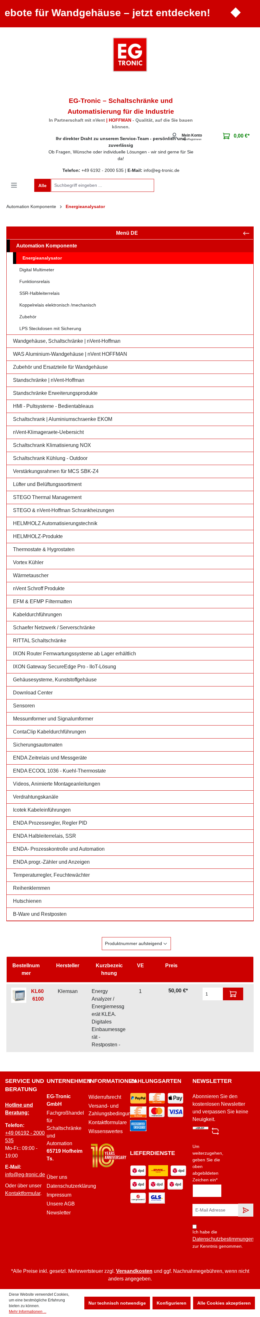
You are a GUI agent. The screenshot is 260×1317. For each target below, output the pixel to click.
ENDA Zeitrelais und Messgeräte (50, 757)
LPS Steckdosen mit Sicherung (50, 328)
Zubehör (27, 316)
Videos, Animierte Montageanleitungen (56, 784)
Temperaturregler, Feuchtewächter (51, 875)
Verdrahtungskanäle (35, 797)
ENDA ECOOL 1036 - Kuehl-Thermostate (59, 770)
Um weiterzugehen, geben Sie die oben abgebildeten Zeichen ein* (207, 1163)
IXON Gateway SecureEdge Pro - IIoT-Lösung (64, 666)
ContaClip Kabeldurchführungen (49, 731)
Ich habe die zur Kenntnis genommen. (219, 1239)
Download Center (33, 692)
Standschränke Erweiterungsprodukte (55, 393)
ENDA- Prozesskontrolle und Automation (59, 849)
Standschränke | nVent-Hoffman (48, 380)
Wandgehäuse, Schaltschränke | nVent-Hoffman (66, 341)
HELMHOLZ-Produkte (38, 536)
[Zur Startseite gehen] (130, 54)
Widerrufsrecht (104, 1097)
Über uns (57, 1177)
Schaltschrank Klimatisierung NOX (52, 445)
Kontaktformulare (107, 1122)
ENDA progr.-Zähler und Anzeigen (51, 862)
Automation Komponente (46, 245)
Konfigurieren (171, 1303)
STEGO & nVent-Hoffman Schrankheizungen (63, 510)
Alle (42, 185)
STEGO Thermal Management (47, 497)
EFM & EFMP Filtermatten (42, 601)
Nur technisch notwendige (117, 1303)
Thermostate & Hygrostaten (44, 549)
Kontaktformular (22, 1193)
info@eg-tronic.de (25, 1174)
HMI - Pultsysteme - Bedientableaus (53, 406)
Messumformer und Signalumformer (53, 718)
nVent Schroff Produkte (39, 588)
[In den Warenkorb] (233, 994)
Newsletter (59, 1212)
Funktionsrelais (34, 281)
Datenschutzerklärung (71, 1186)
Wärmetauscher (31, 575)
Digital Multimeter (36, 269)
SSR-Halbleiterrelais (39, 293)
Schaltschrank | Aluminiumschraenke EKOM (62, 419)
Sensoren (24, 705)
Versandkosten (134, 1271)
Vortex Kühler (28, 562)
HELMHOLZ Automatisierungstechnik (55, 523)
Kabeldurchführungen (37, 614)
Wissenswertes (105, 1131)
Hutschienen (27, 901)
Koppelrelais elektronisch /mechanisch (57, 304)
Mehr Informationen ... (27, 1311)
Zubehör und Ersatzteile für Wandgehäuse (60, 367)
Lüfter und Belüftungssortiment (47, 484)
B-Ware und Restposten (40, 914)
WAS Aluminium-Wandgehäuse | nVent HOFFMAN (70, 354)
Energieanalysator (42, 257)
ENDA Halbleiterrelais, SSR (44, 836)
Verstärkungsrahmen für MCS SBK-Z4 (56, 471)
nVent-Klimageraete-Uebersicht (48, 432)
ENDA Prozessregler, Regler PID (50, 823)
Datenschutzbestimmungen (223, 1239)
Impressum (59, 1195)
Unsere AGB (61, 1203)
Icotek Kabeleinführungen (42, 810)
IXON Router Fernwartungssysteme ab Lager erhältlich (74, 653)
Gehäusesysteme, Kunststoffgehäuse (55, 679)
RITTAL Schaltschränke (39, 640)
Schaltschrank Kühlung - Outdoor (50, 458)
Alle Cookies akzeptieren (224, 1303)
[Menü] (14, 185)
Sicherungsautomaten (37, 744)
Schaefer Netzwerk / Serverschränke (54, 627)
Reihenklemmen (31, 888)
